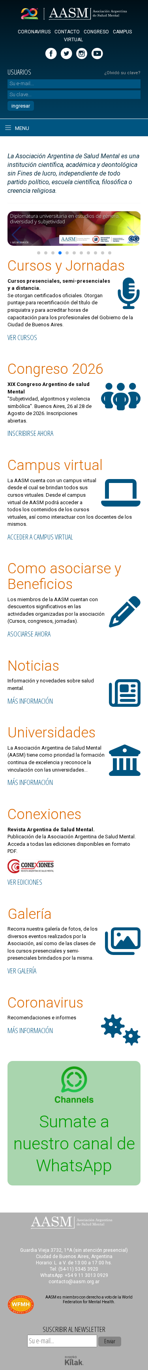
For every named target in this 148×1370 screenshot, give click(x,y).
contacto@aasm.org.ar (74, 1281)
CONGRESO (96, 32)
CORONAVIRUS (34, 32)
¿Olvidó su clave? (122, 72)
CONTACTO (67, 32)
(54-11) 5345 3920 (78, 1269)
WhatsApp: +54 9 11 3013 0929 (74, 1275)
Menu (21, 128)
